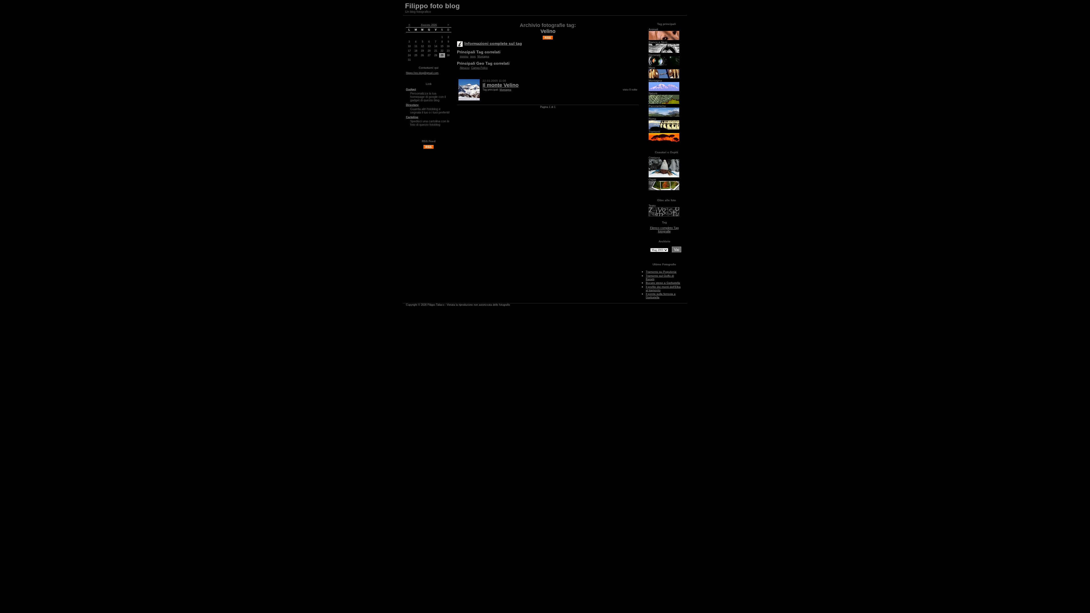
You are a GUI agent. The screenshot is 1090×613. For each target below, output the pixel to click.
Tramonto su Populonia (661, 271)
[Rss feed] (429, 148)
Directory (412, 104)
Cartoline (412, 117)
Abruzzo (464, 67)
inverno (464, 56)
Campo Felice (479, 67)
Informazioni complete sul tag (493, 43)
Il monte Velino (501, 85)
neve (473, 56)
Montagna (483, 56)
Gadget (411, 89)
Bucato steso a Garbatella (663, 282)
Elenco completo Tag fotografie (664, 229)
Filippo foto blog (432, 6)
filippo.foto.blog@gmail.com (422, 73)
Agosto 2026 (429, 25)
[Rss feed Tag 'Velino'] (547, 36)
